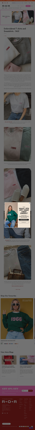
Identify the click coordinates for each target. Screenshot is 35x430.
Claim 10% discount (24, 219)
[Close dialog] (29, 203)
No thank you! (24, 222)
